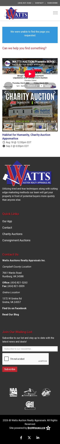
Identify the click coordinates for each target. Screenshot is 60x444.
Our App (7, 221)
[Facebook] (21, 438)
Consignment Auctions (16, 240)
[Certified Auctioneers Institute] (30, 405)
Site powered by (18, 427)
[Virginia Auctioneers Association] (29, 392)
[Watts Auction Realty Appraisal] (16, 13)
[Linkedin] (38, 438)
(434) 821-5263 (24, 3)
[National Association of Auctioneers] (13, 392)
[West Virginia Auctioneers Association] (46, 392)
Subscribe (52, 3)
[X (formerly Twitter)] (29, 438)
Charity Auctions (12, 234)
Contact (39, 3)
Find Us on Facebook (14, 308)
